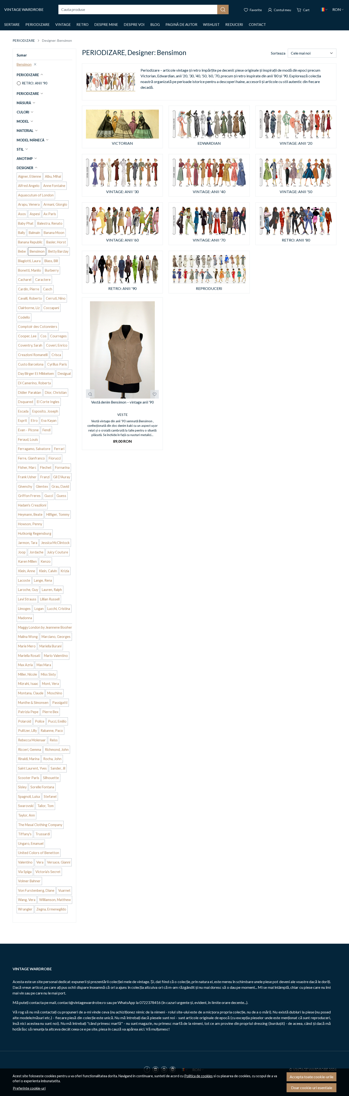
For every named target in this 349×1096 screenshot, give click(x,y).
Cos (43, 336)
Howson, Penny (30, 524)
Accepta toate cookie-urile (311, 1076)
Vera (39, 862)
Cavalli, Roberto (30, 298)
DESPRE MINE (106, 24)
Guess (61, 496)
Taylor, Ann (26, 815)
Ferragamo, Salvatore (34, 449)
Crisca (56, 355)
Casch (47, 289)
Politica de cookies (198, 1076)
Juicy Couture (57, 552)
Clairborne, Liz (29, 308)
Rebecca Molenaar (32, 740)
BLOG (155, 24)
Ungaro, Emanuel (30, 843)
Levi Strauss (27, 599)
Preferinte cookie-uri (29, 1088)
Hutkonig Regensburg (34, 533)
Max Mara (44, 665)
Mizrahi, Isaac (28, 684)
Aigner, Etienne (29, 176)
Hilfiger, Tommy (57, 514)
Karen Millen (27, 561)
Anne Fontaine (54, 186)
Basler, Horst (56, 242)
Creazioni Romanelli (33, 355)
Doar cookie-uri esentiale (311, 1087)
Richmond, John (57, 750)
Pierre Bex (50, 712)
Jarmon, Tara (27, 543)
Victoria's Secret (48, 872)
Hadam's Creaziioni (32, 505)
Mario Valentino (56, 656)
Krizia (65, 571)
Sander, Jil (58, 768)
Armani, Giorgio (55, 204)
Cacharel (24, 280)
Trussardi (42, 834)
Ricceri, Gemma (29, 750)
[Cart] (303, 9)
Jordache (36, 552)
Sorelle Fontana (42, 787)
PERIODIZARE (37, 24)
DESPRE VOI (134, 24)
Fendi (46, 430)
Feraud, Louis (28, 439)
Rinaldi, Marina (28, 759)
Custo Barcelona (30, 364)
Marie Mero (27, 646)
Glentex (42, 486)
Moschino (54, 693)
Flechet (46, 467)
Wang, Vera (26, 900)
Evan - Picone (28, 430)
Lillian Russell (50, 599)
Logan (39, 609)
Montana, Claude (30, 693)
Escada (23, 411)
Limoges (24, 609)
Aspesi (35, 214)
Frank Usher (27, 477)
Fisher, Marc (27, 467)
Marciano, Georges (56, 637)
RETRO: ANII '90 (34, 83)
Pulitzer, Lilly (27, 731)
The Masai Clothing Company (40, 825)
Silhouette (51, 778)
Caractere (43, 280)
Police (39, 721)
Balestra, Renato (49, 223)
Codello (24, 317)
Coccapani (51, 308)
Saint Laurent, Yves (32, 768)
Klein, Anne (26, 571)
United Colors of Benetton (38, 853)
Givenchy (25, 486)
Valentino (25, 862)
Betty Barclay (58, 251)
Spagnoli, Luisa (29, 796)
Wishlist (211, 24)
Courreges (58, 336)
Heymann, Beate (30, 514)
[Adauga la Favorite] (154, 394)
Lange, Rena (43, 580)
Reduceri (234, 24)
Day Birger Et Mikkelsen (36, 374)
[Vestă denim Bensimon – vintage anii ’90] (122, 350)
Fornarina (62, 467)
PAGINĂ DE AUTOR (181, 24)
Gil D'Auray (61, 477)
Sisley (22, 787)
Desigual (64, 374)
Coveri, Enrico (56, 345)
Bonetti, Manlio (29, 270)
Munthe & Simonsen (33, 703)
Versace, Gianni (58, 862)
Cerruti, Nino (56, 298)
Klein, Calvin (48, 571)
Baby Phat (25, 223)
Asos (22, 214)
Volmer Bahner (29, 881)
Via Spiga (25, 872)
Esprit (22, 420)
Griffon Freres (29, 496)
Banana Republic (30, 242)
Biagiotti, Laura (29, 261)
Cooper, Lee (27, 336)
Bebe (22, 251)
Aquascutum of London (36, 195)
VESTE (122, 415)
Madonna (25, 618)
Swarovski (25, 806)
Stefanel (50, 796)
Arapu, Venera (29, 204)
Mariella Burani (50, 646)
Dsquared (25, 402)
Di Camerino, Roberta (34, 383)
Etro (34, 420)
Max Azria (25, 665)
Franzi (45, 477)
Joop (22, 552)
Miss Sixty (48, 674)
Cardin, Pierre (28, 289)
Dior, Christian (56, 392)
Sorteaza (278, 53)
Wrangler (25, 909)
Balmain (34, 233)
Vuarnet (64, 890)
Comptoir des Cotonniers (37, 327)
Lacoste (24, 580)
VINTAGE (63, 24)
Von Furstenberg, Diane (36, 890)
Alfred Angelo (28, 186)
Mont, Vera (50, 684)
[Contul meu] (279, 9)
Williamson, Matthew (55, 900)
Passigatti (59, 703)
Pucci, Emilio (57, 721)
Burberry (52, 270)
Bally (21, 233)
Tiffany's (25, 834)
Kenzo (46, 561)
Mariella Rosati (29, 656)
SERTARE (12, 24)
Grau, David (60, 486)
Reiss (54, 740)
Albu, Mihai (53, 176)
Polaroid (24, 721)
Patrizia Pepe (28, 712)
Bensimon (24, 64)
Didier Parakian (29, 392)
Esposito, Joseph (45, 411)
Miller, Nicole (27, 674)
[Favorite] (253, 9)
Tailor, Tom (45, 806)
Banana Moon (54, 233)
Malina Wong (28, 637)
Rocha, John (52, 759)
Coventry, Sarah (30, 345)
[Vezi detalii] (90, 393)
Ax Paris (49, 214)
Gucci (48, 496)
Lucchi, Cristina (58, 609)
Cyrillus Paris (57, 364)
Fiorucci (55, 458)
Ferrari (59, 449)
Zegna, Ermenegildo (51, 909)
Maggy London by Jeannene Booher (45, 627)
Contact (257, 24)
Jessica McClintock (55, 543)
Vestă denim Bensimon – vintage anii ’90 (122, 402)
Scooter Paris (28, 778)
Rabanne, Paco (52, 731)
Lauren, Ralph (52, 590)
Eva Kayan (49, 420)
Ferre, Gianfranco (31, 458)
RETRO (82, 24)
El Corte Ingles (48, 402)
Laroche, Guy (28, 590)
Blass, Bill (51, 261)
